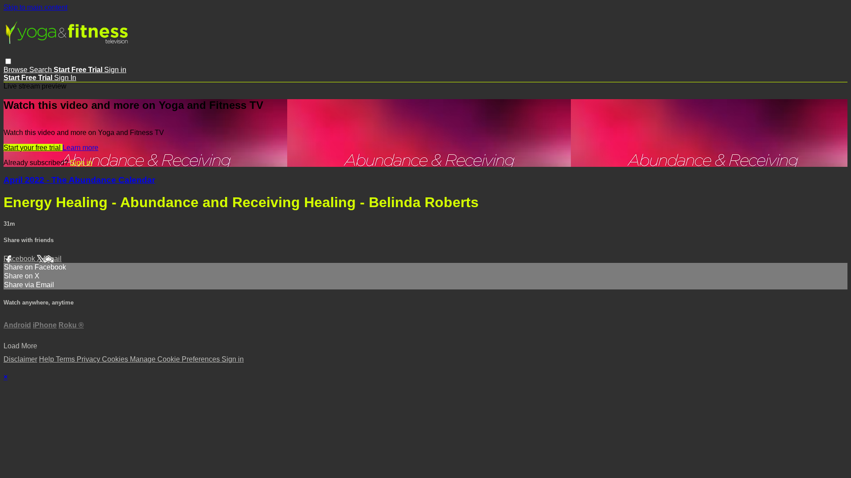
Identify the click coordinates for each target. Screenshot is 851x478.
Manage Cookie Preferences (176, 359)
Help (47, 359)
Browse (16, 69)
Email (52, 258)
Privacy (89, 359)
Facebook (20, 258)
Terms (66, 359)
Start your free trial (33, 147)
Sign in (115, 69)
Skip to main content (35, 7)
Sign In (65, 77)
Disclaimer (20, 359)
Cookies (116, 359)
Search (41, 69)
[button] (8, 61)
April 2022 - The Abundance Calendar (79, 180)
